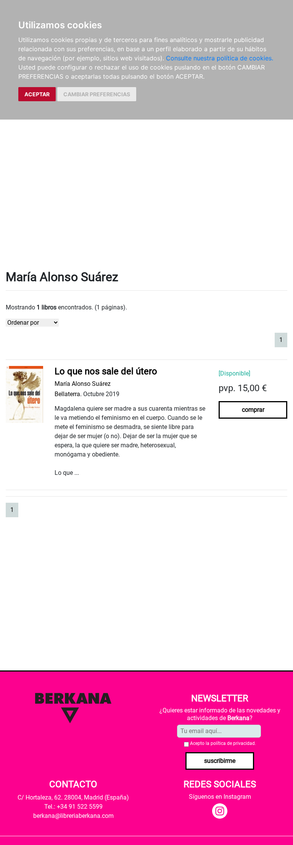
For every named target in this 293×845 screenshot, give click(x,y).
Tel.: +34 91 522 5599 (73, 806)
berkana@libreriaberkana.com (73, 815)
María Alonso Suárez (83, 383)
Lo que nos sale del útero (106, 371)
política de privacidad (233, 743)
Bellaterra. (68, 394)
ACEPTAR (37, 94)
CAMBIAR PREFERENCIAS (96, 94)
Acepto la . (223, 743)
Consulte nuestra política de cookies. (219, 58)
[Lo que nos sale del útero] (24, 394)
